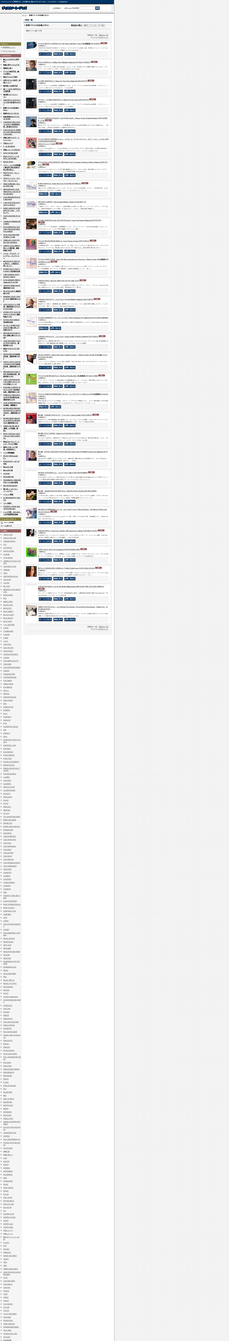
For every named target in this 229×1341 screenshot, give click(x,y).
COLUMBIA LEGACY (11, 661)
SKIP (5, 1178)
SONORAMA (8, 1181)
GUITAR (6, 474)
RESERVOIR (7, 1102)
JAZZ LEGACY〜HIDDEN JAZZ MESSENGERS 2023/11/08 (12, 132)
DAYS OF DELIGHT (10, 153)
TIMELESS (7, 1252)
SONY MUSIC (8, 1188)
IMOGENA (7, 807)
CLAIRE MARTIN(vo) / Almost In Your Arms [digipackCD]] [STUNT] (62, 81)
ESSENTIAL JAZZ (9, 745)
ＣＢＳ (5, 641)
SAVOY (6, 1165)
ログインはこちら (9, 51)
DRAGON (6, 720)
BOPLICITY (7, 608)
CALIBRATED (8, 631)
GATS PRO (7, 780)
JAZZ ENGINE (8, 853)
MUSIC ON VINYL (10, 983)
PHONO (6, 1044)
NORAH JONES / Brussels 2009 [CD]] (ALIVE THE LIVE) (58, 281)
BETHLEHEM (8, 595)
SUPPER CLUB (8, 1214)
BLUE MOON (8, 618)
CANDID (6, 635)
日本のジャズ (8, 143)
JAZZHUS (6, 876)
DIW (4, 704)
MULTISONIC (8, 987)
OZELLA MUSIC (9, 1025)
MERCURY (7, 958)
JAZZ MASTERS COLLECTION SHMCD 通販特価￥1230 (12, 343)
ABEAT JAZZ (8, 535)
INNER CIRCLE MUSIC (11, 827)
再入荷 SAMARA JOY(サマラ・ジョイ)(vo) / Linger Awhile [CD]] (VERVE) (65, 415)
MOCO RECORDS (9, 974)
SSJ (4, 1211)
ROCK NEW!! (8, 162)
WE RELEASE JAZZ (10, 1334)
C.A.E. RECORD (9, 625)
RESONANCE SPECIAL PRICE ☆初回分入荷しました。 (11, 263)
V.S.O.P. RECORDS (10, 1314)
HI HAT (6, 800)
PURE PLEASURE (9, 1086)
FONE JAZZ (7, 758)
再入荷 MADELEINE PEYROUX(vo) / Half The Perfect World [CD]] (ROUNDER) (67, 491)
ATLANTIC (7, 580)
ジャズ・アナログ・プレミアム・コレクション (11, 256)
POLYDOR (7, 1063)
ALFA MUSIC (8, 558)
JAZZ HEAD (7, 856)
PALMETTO (7, 1028)
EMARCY (6, 733)
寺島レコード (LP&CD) (11, 150)
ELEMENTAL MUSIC (10, 727)
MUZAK (6, 990)
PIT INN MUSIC (9, 1050)
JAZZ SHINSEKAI (9, 846)
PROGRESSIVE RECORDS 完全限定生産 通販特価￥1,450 (11, 374)
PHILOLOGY (8, 1041)
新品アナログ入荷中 (10, 77)
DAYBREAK (7, 687)
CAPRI (5, 638)
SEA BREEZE (7, 1175)
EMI (4, 730)
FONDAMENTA (9, 755)
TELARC (6, 1249)
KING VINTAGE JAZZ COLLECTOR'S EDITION (11, 436)
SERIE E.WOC (8, 1119)
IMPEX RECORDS (9, 820)
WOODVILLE (8, 1320)
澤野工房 (6, 1151)
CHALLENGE (8, 651)
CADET (6, 628)
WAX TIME (7, 1330)
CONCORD (7, 664)
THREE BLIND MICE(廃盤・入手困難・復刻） (11, 428)
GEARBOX (7, 784)
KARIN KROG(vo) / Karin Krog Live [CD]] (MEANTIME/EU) (59, 184)
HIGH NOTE (7, 797)
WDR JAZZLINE (9, 1324)
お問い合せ (68, 8)
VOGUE (6, 1311)
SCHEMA (6, 1168)
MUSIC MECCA (9, 980)
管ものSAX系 (8, 467)
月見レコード (8, 1230)
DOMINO (6, 710)
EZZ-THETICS (8, 752)
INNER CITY (7, 823)
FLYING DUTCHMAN (11, 762)
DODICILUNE (8, 707)
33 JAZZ (6, 1243)
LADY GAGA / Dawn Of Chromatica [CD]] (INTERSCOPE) (59, 549)
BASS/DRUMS (8, 477)
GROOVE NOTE (9, 787)
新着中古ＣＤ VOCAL (11, 113)
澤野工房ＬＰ (8, 1155)
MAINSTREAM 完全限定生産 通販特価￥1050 (11, 356)
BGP (4, 598)
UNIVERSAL (7, 1284)
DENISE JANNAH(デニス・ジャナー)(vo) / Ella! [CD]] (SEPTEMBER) (63, 473)
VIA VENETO (8, 1304)
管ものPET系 (8, 470)
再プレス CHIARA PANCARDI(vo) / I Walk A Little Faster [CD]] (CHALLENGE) (66, 568)
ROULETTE (7, 1115)
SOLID (5, 1184)
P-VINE (6, 1082)
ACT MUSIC (7, 548)
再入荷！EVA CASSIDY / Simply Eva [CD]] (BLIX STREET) (59, 433)
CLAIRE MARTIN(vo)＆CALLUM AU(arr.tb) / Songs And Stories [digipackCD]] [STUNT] (69, 220)
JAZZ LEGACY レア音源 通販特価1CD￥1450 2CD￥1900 (11, 307)
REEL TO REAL (8, 1099)
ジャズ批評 (8, 503)
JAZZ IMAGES (8, 859)
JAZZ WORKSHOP (10, 866)
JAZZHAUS (7, 873)
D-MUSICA (7, 717)
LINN (5, 918)
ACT (4, 545)
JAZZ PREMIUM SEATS (11, 863)
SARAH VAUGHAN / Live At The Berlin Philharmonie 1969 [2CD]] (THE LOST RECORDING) (71, 587)
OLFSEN (6, 1012)
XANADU (6, 1337)
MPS (5, 977)
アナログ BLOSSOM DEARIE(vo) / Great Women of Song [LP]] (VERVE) (63, 241)
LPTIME (6, 930)
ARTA (5, 573)
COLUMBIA (7, 681)
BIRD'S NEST (8, 602)
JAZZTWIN (7, 879)
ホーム (24, 15)
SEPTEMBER (7, 1171)
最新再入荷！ (8, 68)
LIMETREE (7, 914)
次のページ (103, 37)
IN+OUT (6, 813)
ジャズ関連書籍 (8, 453)
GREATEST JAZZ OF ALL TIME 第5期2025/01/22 (12, 102)
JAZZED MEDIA (9, 883)
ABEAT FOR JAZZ (9, 538)
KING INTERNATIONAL (12, 904)
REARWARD (7, 1092)
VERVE (5, 1297)
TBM (5, 1266)
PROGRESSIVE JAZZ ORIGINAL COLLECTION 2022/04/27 (11, 192)
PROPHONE (7, 1076)
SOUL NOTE (7, 1198)
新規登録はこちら (9, 47)
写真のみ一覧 (103, 35)
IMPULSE (6, 810)
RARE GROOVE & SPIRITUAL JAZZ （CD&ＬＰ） (11, 210)
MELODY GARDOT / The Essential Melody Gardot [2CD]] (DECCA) (62, 202)
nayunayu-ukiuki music (10, 997)
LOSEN (5, 921)
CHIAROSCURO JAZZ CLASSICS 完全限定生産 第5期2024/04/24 (11, 124)
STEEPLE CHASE (9, 1217)
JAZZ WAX (7, 843)
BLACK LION (8, 605)
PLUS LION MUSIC (10, 1054)
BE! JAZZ (6, 586)
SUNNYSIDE (8, 1148)
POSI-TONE (7, 1066)
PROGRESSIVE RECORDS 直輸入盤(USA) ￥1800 (12, 335)
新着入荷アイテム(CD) (11, 65)
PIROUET (6, 1047)
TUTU (5, 1278)
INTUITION (7, 833)
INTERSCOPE (8, 830)
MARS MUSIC (8, 942)
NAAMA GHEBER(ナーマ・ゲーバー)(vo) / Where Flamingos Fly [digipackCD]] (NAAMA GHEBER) (73, 318)
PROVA (6, 1079)
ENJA (5, 737)
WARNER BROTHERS (11, 1327)
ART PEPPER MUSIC (10, 576)
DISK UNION (8, 700)
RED (4, 1095)
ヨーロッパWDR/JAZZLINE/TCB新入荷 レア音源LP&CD (11, 328)
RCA (5, 1089)
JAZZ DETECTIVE (9, 840)
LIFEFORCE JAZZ (9, 911)
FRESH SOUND (8, 765)
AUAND (6, 583)
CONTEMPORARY (10, 677)
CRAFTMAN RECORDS (11, 667)
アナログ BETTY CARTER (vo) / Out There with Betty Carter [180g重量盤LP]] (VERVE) (69, 44)
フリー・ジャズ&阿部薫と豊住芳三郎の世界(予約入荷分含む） (12, 167)
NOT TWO (7, 1009)
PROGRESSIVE (8, 1072)
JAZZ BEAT (7, 850)
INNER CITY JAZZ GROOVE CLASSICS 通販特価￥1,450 (11, 314)
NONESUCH (7, 1006)
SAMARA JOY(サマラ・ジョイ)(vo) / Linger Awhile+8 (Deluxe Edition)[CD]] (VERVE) (68, 337)
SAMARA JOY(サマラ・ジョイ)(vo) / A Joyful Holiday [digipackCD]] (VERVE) (65, 299)
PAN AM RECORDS (10, 1032)
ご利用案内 (56, 8)
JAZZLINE (7, 886)
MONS (5, 970)
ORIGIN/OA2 (8, 1019)
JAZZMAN (7, 889)
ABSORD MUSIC (9, 541)
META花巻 (7, 948)
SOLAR (6, 1194)
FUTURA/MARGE (9, 774)
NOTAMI (6, 955)
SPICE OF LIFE (8, 1204)
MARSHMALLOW (9, 967)
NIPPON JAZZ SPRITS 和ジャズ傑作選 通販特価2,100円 (11, 248)
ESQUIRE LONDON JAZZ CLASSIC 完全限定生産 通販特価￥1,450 (11, 389)
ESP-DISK (6, 749)
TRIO (5, 1262)
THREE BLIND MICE (10, 1269)
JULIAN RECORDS (10, 901)
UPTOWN (6, 1288)
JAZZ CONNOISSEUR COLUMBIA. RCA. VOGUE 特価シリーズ (11, 382)
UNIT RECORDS (9, 1281)
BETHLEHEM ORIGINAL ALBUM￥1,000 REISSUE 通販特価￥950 (11, 421)
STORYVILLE (8, 1224)
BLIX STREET (8, 611)
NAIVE (5, 993)
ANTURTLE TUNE (9, 566)
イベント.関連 (8, 494)
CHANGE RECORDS (10, 654)
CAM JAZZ (7, 644)
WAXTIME (7, 1317)
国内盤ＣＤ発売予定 (10, 86)
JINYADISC (7, 869)
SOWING (6, 1136)
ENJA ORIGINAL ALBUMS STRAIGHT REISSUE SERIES (11, 229)
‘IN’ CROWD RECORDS (11, 817)
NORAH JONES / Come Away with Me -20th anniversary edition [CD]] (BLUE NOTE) (67, 531)
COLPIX (6, 658)
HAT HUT (6, 794)
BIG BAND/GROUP (10, 486)
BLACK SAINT (8, 615)
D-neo (5, 713)
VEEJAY (6, 1291)
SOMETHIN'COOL (9, 1133)
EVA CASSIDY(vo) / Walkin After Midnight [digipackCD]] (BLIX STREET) (64, 62)
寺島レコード (8, 1234)
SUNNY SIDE (8, 1227)
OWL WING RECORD (11, 1022)
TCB (4, 1246)
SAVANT (6, 1161)
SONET (5, 1191)
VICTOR (6, 1307)
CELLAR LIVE (8, 648)
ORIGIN (6, 1015)
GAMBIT (6, 777)
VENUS (6, 1301)
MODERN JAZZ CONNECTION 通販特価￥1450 (11, 299)
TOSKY (6, 1259)
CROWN (6, 671)
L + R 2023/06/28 (9, 146)
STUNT (5, 1221)
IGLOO (5, 803)
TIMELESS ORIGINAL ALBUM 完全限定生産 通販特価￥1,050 (12, 397)
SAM (5, 1158)
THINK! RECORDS (10, 1256)
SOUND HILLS (8, 1201)
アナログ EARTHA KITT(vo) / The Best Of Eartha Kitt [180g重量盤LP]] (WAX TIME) (68, 376)
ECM (5, 723)
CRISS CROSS (8, 684)
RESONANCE (8, 1105)
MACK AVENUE (9, 939)
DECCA (6, 691)
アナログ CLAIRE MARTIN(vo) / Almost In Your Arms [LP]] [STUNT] (63, 100)
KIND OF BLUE (8, 908)
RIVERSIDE (7, 1112)
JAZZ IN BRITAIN (9, 836)
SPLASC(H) (7, 1207)
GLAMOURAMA (9, 790)
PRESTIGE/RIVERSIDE (11, 1069)
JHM (5, 892)
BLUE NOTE (7, 621)
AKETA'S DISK (8, 551)
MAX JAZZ (7, 945)
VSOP (5, 1294)
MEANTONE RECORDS (11, 952)
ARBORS (6, 570)
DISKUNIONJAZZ (9, 697)
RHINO (5, 1109)
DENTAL (6, 694)
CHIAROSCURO (9, 674)
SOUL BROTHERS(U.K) (11, 1139)
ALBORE (6, 554)
